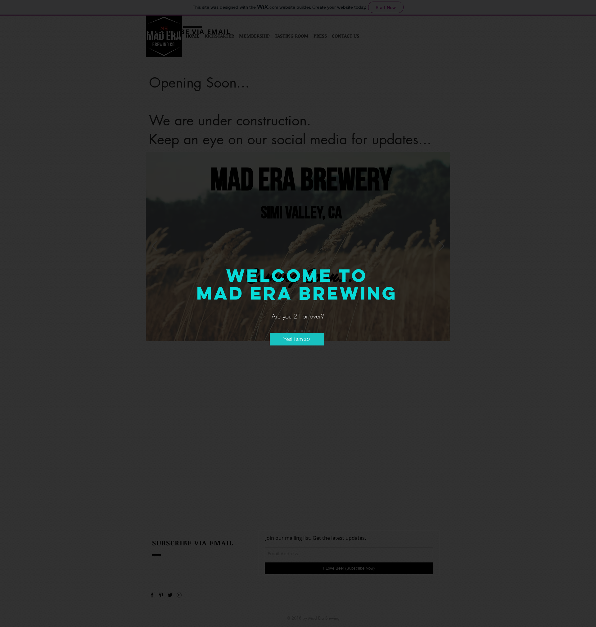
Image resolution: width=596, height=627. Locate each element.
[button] (297, 339)
